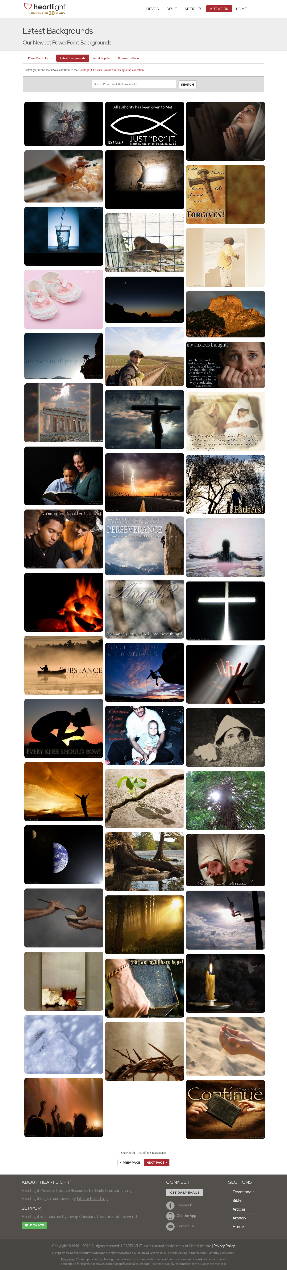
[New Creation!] (225, 547)
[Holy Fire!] (63, 602)
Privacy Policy (224, 1246)
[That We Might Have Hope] (144, 987)
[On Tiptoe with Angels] (144, 608)
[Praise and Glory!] (63, 1107)
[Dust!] (225, 1046)
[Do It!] (144, 123)
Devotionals (243, 1191)
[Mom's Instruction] (63, 475)
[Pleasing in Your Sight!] (225, 674)
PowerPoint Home (40, 58)
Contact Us (186, 1226)
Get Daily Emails (185, 1192)
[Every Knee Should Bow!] (63, 728)
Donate (34, 1225)
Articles (193, 8)
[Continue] (225, 1109)
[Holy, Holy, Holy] (225, 257)
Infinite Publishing (92, 1198)
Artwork (219, 8)
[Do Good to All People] (63, 356)
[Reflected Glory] (63, 854)
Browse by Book (128, 58)
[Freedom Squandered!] (144, 242)
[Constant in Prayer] (225, 131)
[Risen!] (63, 791)
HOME (241, 8)
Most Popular (101, 58)
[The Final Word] (225, 194)
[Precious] (63, 299)
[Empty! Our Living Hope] (144, 179)
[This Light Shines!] (225, 610)
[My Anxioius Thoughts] (225, 364)
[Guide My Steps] (144, 356)
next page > (156, 1162)
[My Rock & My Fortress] (225, 314)
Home (238, 1226)
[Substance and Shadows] (63, 665)
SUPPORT (33, 1208)
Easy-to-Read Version (144, 1253)
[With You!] (225, 421)
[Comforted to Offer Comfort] (63, 538)
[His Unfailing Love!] (63, 917)
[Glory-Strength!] (225, 800)
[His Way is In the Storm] (144, 482)
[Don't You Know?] (63, 412)
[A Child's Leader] (225, 484)
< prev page (130, 1162)
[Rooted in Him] (144, 861)
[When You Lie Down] (144, 299)
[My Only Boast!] (225, 919)
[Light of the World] (225, 983)
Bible (171, 8)
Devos (152, 8)
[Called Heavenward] (144, 672)
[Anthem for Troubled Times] (63, 123)
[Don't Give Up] (144, 1051)
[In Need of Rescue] (225, 737)
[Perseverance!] (144, 545)
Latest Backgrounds (72, 58)
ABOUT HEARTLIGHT (47, 1182)
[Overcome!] (144, 798)
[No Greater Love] (144, 419)
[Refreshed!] (63, 1044)
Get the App (186, 1215)
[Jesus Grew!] (63, 176)
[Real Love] (225, 860)
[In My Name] (63, 236)
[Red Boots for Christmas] (144, 735)
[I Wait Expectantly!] (144, 924)
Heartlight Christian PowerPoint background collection (111, 70)
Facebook (184, 1205)
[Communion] (63, 981)
